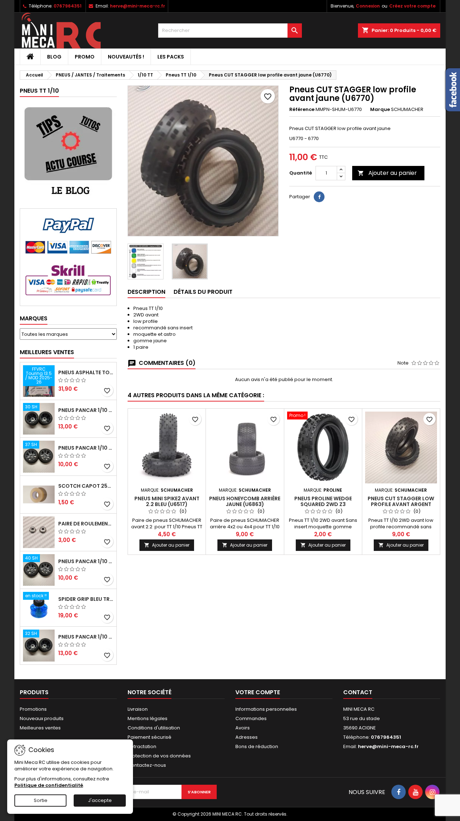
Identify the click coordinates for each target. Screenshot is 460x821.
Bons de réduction (256, 746)
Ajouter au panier (387, 173)
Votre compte (257, 692)
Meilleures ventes (40, 727)
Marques (33, 318)
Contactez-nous (147, 765)
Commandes (251, 718)
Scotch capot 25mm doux (86, 486)
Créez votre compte (412, 6)
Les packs (170, 56)
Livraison (138, 709)
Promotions (33, 709)
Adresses (246, 737)
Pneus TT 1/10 (39, 91)
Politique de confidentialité (48, 785)
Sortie (40, 800)
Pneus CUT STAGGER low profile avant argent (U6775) (401, 504)
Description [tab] (146, 292)
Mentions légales (147, 718)
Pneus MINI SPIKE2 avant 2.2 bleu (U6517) (166, 501)
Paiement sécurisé (149, 737)
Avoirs (242, 727)
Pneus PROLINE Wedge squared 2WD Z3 (323, 501)
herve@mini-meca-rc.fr (137, 6)
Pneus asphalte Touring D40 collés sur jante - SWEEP (86, 372)
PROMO (85, 56)
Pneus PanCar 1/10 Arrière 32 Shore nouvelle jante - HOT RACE (86, 637)
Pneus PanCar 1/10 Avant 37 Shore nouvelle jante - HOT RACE (86, 448)
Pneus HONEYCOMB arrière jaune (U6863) (244, 501)
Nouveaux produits (42, 718)
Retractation (142, 746)
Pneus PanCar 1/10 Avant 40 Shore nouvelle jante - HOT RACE (86, 561)
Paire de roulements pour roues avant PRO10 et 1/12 (86, 524)
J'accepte (100, 800)
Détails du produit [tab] (203, 292)
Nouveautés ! (126, 56)
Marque (380, 109)
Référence (301, 109)
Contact (357, 692)
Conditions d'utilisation (154, 727)
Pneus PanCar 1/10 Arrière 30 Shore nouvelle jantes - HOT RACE (86, 410)
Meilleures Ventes (47, 352)
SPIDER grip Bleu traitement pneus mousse (86, 599)
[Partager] (319, 196)
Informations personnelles (266, 709)
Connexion (368, 6)
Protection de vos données (159, 755)
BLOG (54, 56)
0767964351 (68, 6)
